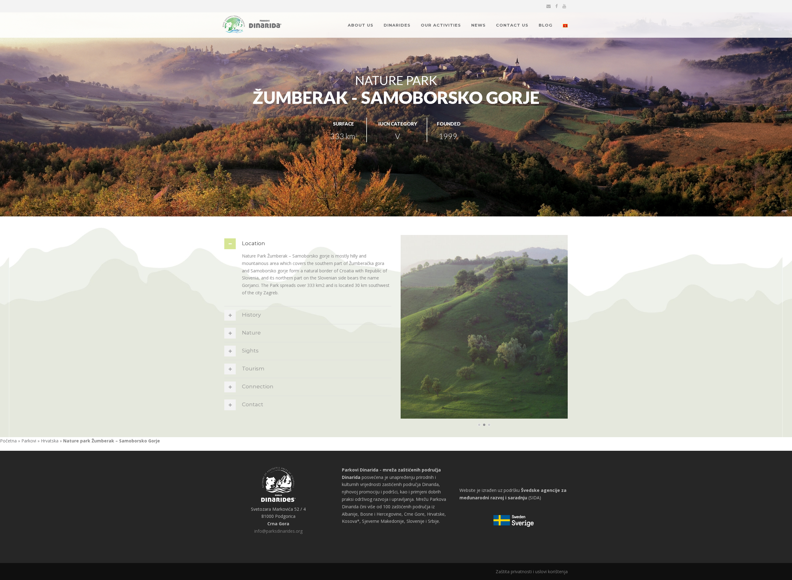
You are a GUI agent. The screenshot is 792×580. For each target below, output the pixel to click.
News (478, 25)
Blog (546, 25)
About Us (360, 25)
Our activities (441, 25)
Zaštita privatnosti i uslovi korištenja (532, 571)
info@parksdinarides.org (278, 531)
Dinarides (397, 25)
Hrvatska (49, 441)
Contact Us (512, 25)
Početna (8, 441)
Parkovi (28, 441)
